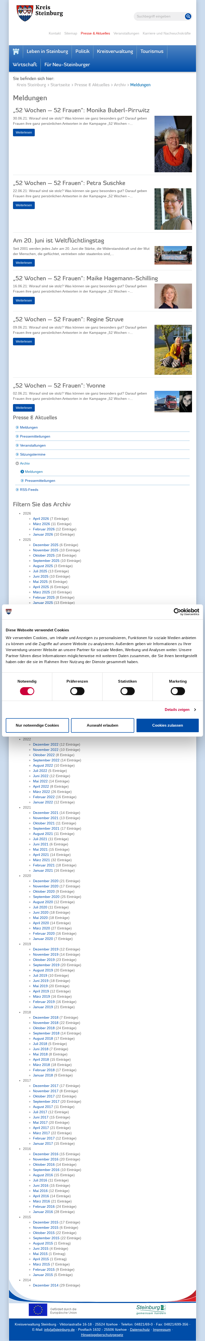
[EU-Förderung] (54, 1309)
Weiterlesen (24, 132)
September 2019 (46, 965)
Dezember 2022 (45, 744)
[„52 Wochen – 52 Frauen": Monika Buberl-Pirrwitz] (173, 145)
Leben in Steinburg (47, 51)
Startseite (60, 85)
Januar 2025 (43, 603)
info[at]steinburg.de (59, 1329)
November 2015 (45, 1227)
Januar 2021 (43, 870)
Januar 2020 (43, 939)
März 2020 (41, 928)
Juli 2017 (40, 1112)
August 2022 (43, 765)
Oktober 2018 (44, 1028)
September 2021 (46, 828)
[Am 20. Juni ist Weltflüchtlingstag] (173, 256)
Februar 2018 (44, 1070)
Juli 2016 (40, 1180)
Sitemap (70, 33)
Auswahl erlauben (102, 725)
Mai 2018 (40, 1054)
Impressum (162, 1329)
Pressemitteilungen (35, 436)
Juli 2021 (40, 839)
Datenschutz (140, 1329)
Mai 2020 (40, 918)
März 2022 (41, 792)
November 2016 (45, 1159)
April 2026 (41, 519)
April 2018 (41, 1059)
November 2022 (45, 750)
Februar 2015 (44, 1269)
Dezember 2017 (45, 1086)
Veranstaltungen (126, 33)
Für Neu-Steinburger (67, 65)
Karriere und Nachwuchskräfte (167, 33)
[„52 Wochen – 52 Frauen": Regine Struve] (173, 351)
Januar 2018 (43, 1075)
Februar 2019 (44, 1002)
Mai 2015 (40, 1254)
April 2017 (41, 1128)
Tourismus (152, 51)
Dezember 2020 (45, 881)
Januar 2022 (43, 802)
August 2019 (43, 970)
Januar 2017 (43, 1143)
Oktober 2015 (44, 1233)
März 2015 (41, 1264)
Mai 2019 (40, 986)
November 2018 (45, 1023)
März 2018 (41, 1065)
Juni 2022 (40, 776)
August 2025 (43, 566)
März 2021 (41, 860)
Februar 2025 (44, 597)
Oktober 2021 (44, 823)
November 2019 (45, 954)
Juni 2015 (40, 1248)
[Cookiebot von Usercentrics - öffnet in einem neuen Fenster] (177, 612)
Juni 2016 (40, 1185)
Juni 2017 (40, 1117)
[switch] (77, 691)
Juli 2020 (40, 907)
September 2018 (46, 1033)
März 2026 (41, 524)
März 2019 (41, 996)
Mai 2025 (40, 582)
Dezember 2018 (45, 1017)
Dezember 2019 (45, 949)
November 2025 (45, 550)
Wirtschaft (25, 65)
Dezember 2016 (45, 1154)
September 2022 (46, 760)
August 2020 (43, 902)
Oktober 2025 (44, 555)
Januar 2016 (43, 1212)
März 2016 (41, 1201)
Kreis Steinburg (31, 85)
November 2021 (45, 818)
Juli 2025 (40, 571)
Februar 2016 (44, 1206)
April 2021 (41, 855)
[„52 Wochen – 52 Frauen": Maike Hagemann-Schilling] (173, 297)
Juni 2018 (40, 1049)
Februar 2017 (44, 1138)
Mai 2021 (40, 849)
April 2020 (41, 923)
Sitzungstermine (33, 454)
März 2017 (41, 1133)
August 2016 (43, 1175)
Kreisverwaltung (115, 51)
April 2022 (41, 786)
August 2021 (43, 834)
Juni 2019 (40, 981)
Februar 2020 (44, 933)
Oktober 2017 (44, 1096)
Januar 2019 (43, 1007)
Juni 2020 (40, 912)
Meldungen (29, 427)
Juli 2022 (40, 771)
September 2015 (46, 1238)
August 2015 (43, 1243)
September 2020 (46, 897)
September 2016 (46, 1170)
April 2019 (41, 991)
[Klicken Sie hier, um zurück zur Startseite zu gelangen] (16, 51)
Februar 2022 (44, 797)
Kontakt (55, 33)
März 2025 (41, 592)
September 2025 (46, 561)
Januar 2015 (43, 1275)
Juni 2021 (40, 844)
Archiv (120, 85)
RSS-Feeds (29, 490)
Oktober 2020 (44, 891)
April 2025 (41, 587)
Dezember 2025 (45, 545)
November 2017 (45, 1091)
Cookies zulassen (167, 725)
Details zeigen (177, 709)
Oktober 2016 (44, 1164)
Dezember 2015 (45, 1222)
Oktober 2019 (44, 960)
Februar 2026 (44, 529)
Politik (83, 51)
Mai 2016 (40, 1191)
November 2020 (45, 886)
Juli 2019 (40, 975)
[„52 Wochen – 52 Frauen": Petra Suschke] (173, 210)
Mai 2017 (40, 1122)
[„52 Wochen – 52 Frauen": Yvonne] (173, 403)
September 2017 (46, 1101)
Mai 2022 (40, 781)
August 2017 (43, 1107)
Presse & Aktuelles (95, 33)
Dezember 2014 (45, 1285)
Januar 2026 (43, 534)
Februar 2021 (44, 865)
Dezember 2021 (45, 813)
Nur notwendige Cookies (37, 725)
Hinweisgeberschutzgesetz (102, 1335)
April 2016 (41, 1196)
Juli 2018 (40, 1044)
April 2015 (41, 1259)
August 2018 (43, 1038)
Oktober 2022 (44, 755)
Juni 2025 (40, 576)
